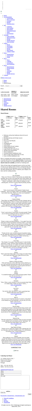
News (5, 58)
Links (5, 399)
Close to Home (10, 36)
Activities (6, 35)
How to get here (11, 19)
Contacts (6, 75)
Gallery (5, 43)
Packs (5, 53)
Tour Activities (10, 42)
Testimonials (7, 402)
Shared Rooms (10, 66)
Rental (8, 72)
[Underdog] (1, 11)
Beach (8, 44)
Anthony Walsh (11, 51)
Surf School (10, 29)
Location (9, 21)
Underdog (9, 26)
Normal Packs (10, 54)
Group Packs (10, 55)
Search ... (3, 85)
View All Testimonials (16, 185)
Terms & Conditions (9, 398)
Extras (8, 57)
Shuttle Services (11, 40)
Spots (8, 32)
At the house (10, 18)
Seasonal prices (10, 24)
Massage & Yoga (11, 37)
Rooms (8, 22)
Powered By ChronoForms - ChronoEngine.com (13, 395)
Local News (10, 62)
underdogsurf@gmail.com (7, 369)
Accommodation (8, 17)
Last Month (10, 47)
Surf (5, 25)
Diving (8, 39)
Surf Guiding (10, 28)
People (8, 48)
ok (21, 85)
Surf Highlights (10, 64)
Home (5, 15)
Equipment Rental (11, 30)
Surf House (9, 46)
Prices (5, 65)
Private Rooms (10, 68)
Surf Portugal (10, 33)
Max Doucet (10, 50)
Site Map (6, 401)
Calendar (9, 61)
